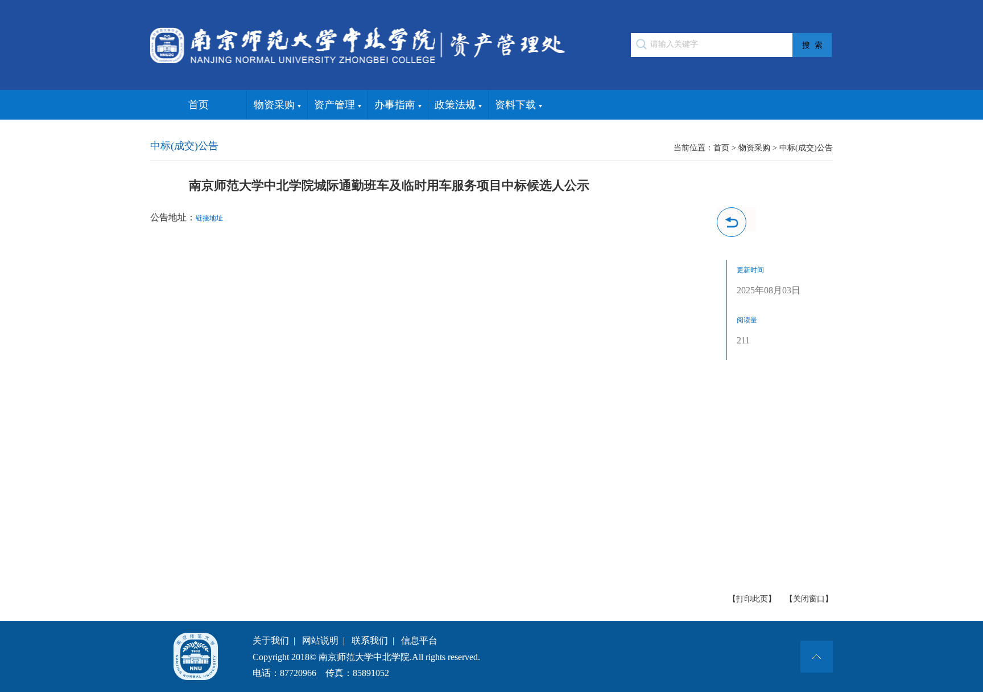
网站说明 (320, 640)
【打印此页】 (752, 599)
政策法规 (455, 104)
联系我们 (370, 640)
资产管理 (334, 104)
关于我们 (271, 640)
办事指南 (394, 104)
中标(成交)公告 (806, 148)
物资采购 (274, 104)
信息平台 (419, 640)
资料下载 (515, 104)
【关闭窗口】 (809, 599)
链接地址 (209, 218)
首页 (198, 104)
